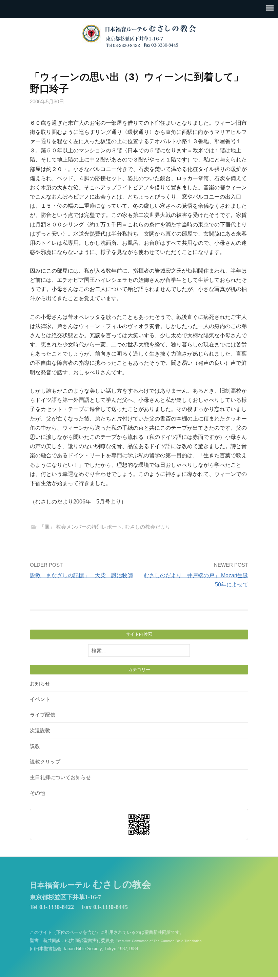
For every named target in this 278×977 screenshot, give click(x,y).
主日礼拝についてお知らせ (60, 777)
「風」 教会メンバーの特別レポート (80, 527)
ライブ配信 (42, 715)
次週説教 (40, 730)
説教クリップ (45, 762)
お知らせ (40, 683)
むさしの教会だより (148, 527)
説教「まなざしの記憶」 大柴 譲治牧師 (81, 575)
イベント (40, 699)
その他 (37, 793)
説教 (35, 746)
